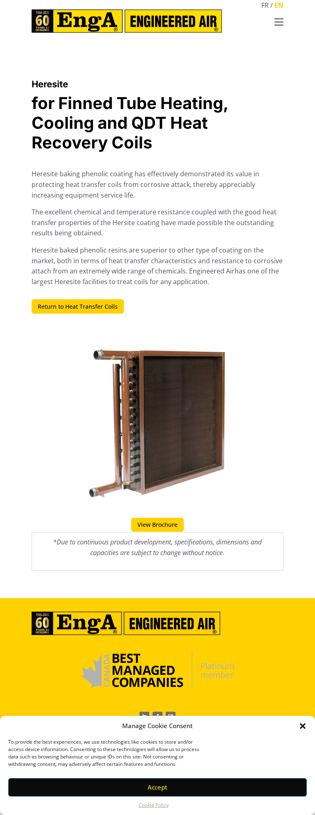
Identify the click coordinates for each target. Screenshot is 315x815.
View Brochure (157, 524)
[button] (303, 726)
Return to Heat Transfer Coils (78, 306)
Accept (157, 787)
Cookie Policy (154, 804)
